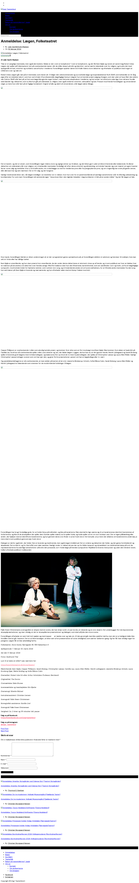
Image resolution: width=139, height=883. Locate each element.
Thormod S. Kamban (16, 790)
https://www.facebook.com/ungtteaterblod (18, 718)
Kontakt (13, 27)
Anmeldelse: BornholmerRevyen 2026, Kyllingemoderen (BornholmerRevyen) (30, 839)
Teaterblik (9, 20)
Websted (4, 768)
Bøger (7, 15)
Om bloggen (14, 31)
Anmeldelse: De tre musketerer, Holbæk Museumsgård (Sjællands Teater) (30, 799)
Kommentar (6, 756)
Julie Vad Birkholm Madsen (18, 47)
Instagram (9, 877)
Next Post (5, 731)
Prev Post (4, 728)
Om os (7, 24)
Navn (3, 760)
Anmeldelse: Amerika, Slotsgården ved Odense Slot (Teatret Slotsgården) (30, 786)
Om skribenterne (16, 29)
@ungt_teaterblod (8, 724)
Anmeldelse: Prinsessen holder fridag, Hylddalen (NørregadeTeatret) (28, 825)
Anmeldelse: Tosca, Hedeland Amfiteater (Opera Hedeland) (24, 812)
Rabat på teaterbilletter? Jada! (17, 22)
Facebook (9, 875)
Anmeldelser (10, 13)
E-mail (4, 764)
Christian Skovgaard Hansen (19, 804)
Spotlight (8, 18)
